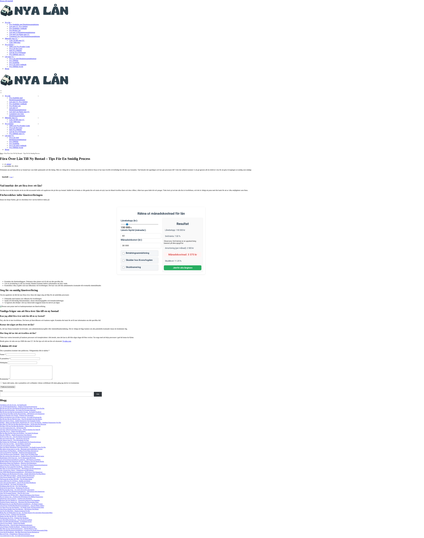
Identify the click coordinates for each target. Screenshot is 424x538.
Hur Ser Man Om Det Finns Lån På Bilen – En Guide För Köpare (19, 433)
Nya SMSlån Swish (16, 66)
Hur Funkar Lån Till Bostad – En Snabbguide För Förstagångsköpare (20, 442)
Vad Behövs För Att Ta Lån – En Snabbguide (13, 405)
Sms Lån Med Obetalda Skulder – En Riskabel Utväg (16, 521)
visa (11, 177)
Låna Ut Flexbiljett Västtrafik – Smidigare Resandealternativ (18, 452)
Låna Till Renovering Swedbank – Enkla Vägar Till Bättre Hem (19, 454)
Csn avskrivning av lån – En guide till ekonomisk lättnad (17, 535)
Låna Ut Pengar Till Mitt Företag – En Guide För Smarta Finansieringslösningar (23, 465)
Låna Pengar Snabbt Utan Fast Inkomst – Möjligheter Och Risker (19, 509)
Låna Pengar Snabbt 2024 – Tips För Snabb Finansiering (17, 477)
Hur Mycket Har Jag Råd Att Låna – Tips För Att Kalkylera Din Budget (21, 419)
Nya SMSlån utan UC (17, 54)
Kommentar (5, 379)
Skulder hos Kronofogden (139, 260)
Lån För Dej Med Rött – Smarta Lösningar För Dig (15, 511)
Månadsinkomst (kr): (131, 240)
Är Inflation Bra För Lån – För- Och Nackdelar (13, 486)
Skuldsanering (133, 267)
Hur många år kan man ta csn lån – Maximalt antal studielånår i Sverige (21, 449)
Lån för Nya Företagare (17, 52)
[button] (11, 23)
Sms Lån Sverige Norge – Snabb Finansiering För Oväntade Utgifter (20, 421)
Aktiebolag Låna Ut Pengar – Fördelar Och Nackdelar (16, 498)
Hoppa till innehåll (6, 1)
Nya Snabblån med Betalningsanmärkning (24, 24)
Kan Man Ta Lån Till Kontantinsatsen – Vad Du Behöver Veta (18, 528)
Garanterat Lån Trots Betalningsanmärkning (24, 36)
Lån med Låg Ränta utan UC (19, 34)
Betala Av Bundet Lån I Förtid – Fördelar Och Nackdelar (16, 415)
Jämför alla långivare (182, 268)
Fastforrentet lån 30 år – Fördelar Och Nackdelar (14, 518)
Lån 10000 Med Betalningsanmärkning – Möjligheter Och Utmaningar (21, 472)
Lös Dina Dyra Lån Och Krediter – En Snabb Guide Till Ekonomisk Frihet (22, 507)
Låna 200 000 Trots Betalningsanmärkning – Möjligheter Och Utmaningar (22, 491)
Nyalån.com (66, 341)
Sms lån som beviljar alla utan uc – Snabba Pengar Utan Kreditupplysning (22, 456)
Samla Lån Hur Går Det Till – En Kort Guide (13, 516)
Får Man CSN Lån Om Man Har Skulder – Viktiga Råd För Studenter (20, 426)
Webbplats (3, 363)
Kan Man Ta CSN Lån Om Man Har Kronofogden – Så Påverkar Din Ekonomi (23, 424)
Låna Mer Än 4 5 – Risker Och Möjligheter (13, 431)
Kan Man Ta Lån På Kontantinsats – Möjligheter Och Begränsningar (20, 468)
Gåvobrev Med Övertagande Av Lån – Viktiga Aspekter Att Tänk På (20, 429)
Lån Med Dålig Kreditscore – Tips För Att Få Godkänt (16, 520)
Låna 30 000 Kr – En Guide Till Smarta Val (13, 484)
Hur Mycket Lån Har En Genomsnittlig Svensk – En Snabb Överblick (20, 412)
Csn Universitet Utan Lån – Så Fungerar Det (13, 428)
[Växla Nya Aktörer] (38, 124)
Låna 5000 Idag (14, 42)
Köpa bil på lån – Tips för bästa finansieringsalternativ (16, 525)
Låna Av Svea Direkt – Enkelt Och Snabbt (12, 523)
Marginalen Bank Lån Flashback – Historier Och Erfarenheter (18, 463)
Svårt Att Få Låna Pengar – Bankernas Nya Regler (14, 488)
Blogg (7, 69)
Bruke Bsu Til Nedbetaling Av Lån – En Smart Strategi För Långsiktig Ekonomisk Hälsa (26, 512)
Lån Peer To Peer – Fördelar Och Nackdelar (13, 514)
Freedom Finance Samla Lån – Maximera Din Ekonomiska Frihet (19, 502)
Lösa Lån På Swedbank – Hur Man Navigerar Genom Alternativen (19, 532)
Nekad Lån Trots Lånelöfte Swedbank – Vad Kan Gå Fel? (17, 467)
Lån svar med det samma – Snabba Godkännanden (15, 445)
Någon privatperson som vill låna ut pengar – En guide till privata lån (21, 417)
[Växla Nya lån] (38, 96)
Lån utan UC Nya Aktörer (18, 26)
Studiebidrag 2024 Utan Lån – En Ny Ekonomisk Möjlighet (18, 458)
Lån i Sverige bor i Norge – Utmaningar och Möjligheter (17, 470)
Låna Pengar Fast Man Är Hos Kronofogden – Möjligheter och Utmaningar (22, 413)
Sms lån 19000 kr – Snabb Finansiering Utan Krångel (16, 435)
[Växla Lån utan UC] (38, 136)
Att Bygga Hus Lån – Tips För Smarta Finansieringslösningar (18, 436)
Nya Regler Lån (15, 30)
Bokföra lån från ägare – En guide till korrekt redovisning (17, 489)
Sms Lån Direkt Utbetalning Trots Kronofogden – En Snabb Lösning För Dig (23, 447)
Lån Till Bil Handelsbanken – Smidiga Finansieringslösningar (18, 406)
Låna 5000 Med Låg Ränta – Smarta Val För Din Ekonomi (17, 475)
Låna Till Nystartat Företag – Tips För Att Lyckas (14, 493)
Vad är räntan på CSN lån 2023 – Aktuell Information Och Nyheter (19, 495)
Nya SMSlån (13, 61)
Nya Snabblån (14, 63)
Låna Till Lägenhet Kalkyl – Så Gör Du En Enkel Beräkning (18, 482)
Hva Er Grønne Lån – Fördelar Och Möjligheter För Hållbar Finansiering (21, 497)
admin (9, 164)
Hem (1, 153)
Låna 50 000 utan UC (17, 40)
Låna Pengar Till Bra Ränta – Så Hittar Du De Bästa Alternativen (19, 451)
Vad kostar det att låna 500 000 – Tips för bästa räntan (16, 479)
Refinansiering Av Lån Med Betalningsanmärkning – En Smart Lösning (21, 504)
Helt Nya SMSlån (15, 50)
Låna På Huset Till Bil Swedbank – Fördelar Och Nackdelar (17, 527)
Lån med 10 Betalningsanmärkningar (22, 32)
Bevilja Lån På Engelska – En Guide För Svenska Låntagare (18, 410)
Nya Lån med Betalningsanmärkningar (22, 59)
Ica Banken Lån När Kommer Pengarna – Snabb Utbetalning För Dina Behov (23, 474)
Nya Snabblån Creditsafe (18, 28)
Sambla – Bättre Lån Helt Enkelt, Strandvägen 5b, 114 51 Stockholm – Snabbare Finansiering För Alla (30, 422)
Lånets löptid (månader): (133, 230)
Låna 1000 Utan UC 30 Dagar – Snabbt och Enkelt (15, 481)
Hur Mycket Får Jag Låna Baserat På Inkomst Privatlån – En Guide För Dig (22, 408)
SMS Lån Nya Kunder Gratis (19, 47)
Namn (3, 354)
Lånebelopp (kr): (129, 220)
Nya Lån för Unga (15, 48)
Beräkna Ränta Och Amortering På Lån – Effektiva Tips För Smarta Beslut (22, 461)
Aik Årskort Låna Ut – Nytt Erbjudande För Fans (14, 440)
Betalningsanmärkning (137, 253)
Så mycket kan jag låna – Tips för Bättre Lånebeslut (15, 444)
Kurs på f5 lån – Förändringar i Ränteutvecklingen (15, 534)
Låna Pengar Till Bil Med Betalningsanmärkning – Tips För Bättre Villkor (22, 505)
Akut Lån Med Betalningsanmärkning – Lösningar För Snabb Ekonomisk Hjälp (23, 530)
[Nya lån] (34, 19)
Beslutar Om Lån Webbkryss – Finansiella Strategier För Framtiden (20, 500)
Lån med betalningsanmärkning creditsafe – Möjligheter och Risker (20, 459)
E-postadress (5, 358)
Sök (1, 391)
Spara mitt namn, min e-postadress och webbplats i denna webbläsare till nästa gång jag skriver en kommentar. (41, 383)
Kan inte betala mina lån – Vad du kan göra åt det (14, 438)
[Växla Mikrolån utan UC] (38, 118)
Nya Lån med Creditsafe (17, 65)
